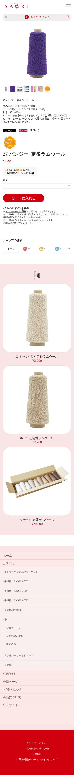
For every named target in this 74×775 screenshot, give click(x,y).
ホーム (7, 555)
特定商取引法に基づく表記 (37, 748)
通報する (35, 130)
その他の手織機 (12, 610)
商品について (12, 697)
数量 (5, 180)
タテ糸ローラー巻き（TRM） (20, 655)
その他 (8, 665)
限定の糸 (11, 644)
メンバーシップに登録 (16, 211)
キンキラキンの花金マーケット (21, 572)
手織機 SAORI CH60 (16, 591)
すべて (11, 248)
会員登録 (9, 674)
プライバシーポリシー (37, 743)
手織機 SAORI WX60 (16, 581)
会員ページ (10, 681)
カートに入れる (24, 198)
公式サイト (10, 705)
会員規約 (37, 754)
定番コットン (13, 628)
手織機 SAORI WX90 (16, 600)
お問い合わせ (12, 689)
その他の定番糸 (14, 636)
